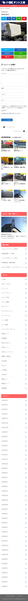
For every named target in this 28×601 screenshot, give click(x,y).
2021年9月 (5, 432)
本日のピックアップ (7, 352)
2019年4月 (5, 527)
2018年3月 (5, 581)
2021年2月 (5, 454)
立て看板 (4, 370)
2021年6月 (5, 441)
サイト (3, 100)
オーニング (5, 288)
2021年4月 (5, 450)
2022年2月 (5, 414)
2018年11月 (5, 550)
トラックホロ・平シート (8, 329)
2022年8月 (5, 400)
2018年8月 (5, 563)
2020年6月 (5, 482)
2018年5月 (5, 572)
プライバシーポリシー (10, 596)
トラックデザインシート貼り (10, 258)
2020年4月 (5, 491)
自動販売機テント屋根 (8, 253)
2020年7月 (5, 477)
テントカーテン (6, 315)
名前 (2, 88)
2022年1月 (5, 418)
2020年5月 (5, 486)
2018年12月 (5, 545)
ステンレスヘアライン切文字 (10, 249)
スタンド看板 (5, 302)
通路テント (5, 379)
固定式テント (5, 333)
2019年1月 (5, 541)
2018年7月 (5, 568)
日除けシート (5, 347)
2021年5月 (5, 445)
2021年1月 (5, 459)
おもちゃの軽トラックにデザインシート (13, 267)
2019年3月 (5, 532)
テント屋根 (5, 324)
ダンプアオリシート (7, 311)
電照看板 (4, 388)
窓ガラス (4, 365)
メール (3, 94)
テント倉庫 (5, 320)
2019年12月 (5, 495)
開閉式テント (5, 383)
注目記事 (4, 361)
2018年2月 (5, 586)
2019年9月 (5, 509)
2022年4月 (5, 404)
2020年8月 (5, 473)
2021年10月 (5, 427)
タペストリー (5, 306)
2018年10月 (5, 554)
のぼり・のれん (6, 283)
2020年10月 (5, 463)
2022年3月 (5, 409)
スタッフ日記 (5, 297)
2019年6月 (5, 522)
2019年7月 (5, 518)
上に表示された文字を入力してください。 (11, 113)
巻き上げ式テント (7, 342)
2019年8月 (5, 513)
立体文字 (4, 374)
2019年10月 (5, 504)
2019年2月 (5, 536)
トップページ (19, 596)
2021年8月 (5, 436)
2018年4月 (5, 577)
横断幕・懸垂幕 (6, 356)
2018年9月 (5, 559)
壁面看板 (4, 338)
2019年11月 (5, 500)
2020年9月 (5, 468)
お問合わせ (14, 5)
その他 (3, 279)
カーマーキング (6, 292)
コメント (3, 73)
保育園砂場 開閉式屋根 (8, 262)
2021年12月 (5, 423)
